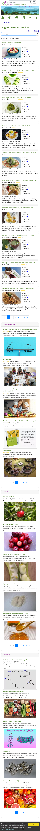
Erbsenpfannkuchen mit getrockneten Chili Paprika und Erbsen (17, 98)
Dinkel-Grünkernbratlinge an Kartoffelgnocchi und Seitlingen (20, 180)
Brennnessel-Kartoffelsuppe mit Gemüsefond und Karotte (19, 235)
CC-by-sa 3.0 (7, 59)
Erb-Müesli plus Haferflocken (12, 43)
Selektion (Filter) (33, 31)
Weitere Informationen (7, 829)
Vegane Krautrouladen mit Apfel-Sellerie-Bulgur (19, 288)
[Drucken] (2, 23)
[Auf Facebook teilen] (5, 23)
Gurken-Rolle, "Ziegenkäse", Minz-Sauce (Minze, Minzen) (18, 70)
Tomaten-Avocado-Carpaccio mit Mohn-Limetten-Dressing (19, 153)
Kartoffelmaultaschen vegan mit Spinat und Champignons (17, 208)
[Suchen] (30, 2)
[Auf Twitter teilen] (7, 23)
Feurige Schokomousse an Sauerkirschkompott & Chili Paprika (19, 263)
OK (33, 824)
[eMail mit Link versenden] (9, 23)
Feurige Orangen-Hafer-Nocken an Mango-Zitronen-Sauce (17, 125)
